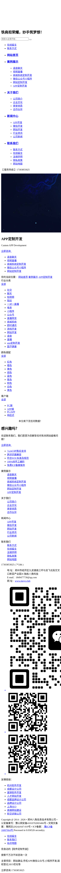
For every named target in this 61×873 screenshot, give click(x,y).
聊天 (9, 293)
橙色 (9, 365)
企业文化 (18, 102)
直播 (9, 339)
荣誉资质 (18, 106)
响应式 (10, 415)
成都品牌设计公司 (16, 799)
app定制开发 (13, 343)
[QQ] (33, 712)
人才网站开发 (14, 796)
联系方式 (12, 48)
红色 (9, 362)
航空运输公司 (14, 813)
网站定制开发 (20, 82)
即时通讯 (12, 325)
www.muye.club (22, 581)
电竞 (9, 307)
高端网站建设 (14, 810)
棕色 (9, 383)
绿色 (9, 372)
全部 (3, 284)
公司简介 (18, 99)
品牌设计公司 (14, 803)
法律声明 (18, 156)
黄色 (9, 369)
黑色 (9, 390)
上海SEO (11, 806)
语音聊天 (18, 68)
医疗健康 (12, 346)
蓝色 (9, 376)
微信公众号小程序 (22, 78)
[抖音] (33, 754)
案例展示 (12, 61)
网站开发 (18, 129)
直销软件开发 (14, 792)
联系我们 (12, 143)
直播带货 (12, 318)
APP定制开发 (20, 86)
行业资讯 (18, 133)
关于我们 (12, 92)
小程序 (10, 311)
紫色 (9, 379)
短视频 (10, 297)
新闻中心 (12, 116)
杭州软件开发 (14, 785)
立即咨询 (6, 251)
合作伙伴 (18, 109)
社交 (9, 290)
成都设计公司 (14, 789)
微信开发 (18, 126)
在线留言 (12, 45)
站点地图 (12, 843)
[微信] (33, 638)
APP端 (10, 409)
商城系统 (12, 322)
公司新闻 (18, 136)
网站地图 (18, 163)
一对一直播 (13, 304)
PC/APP (11, 412)
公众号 (10, 314)
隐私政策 (18, 160)
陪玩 (9, 300)
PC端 (9, 405)
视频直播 (18, 71)
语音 (9, 336)
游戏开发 (12, 329)
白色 (9, 386)
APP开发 (17, 122)
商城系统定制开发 (22, 75)
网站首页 (12, 55)
